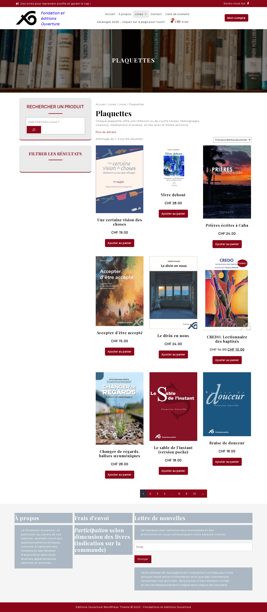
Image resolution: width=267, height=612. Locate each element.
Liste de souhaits (177, 14)
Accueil (110, 14)
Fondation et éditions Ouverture (52, 18)
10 (194, 493)
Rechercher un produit (55, 106)
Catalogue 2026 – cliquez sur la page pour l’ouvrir (131, 22)
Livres (139, 14)
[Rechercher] (34, 129)
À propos (125, 14)
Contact (156, 14)
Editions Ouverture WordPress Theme (103, 607)
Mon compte (236, 18)
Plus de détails (106, 132)
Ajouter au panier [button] (120, 243)
